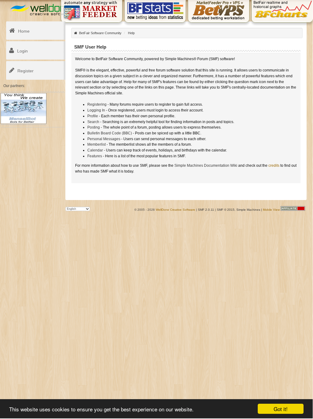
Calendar (95, 150)
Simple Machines (248, 209)
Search (93, 122)
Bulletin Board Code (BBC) (109, 133)
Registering (97, 104)
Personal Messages (103, 139)
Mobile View (271, 209)
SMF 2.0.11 (206, 209)
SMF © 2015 (226, 209)
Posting (93, 127)
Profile (92, 116)
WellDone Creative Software (175, 209)
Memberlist (96, 144)
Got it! (281, 409)
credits (273, 165)
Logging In (96, 110)
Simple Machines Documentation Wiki (205, 165)
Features (94, 156)
